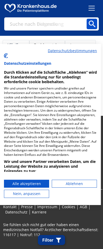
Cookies (68, 206)
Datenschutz (16, 212)
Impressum (47, 206)
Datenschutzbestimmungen (72, 50)
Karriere (39, 212)
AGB (83, 206)
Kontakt (10, 206)
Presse (27, 206)
